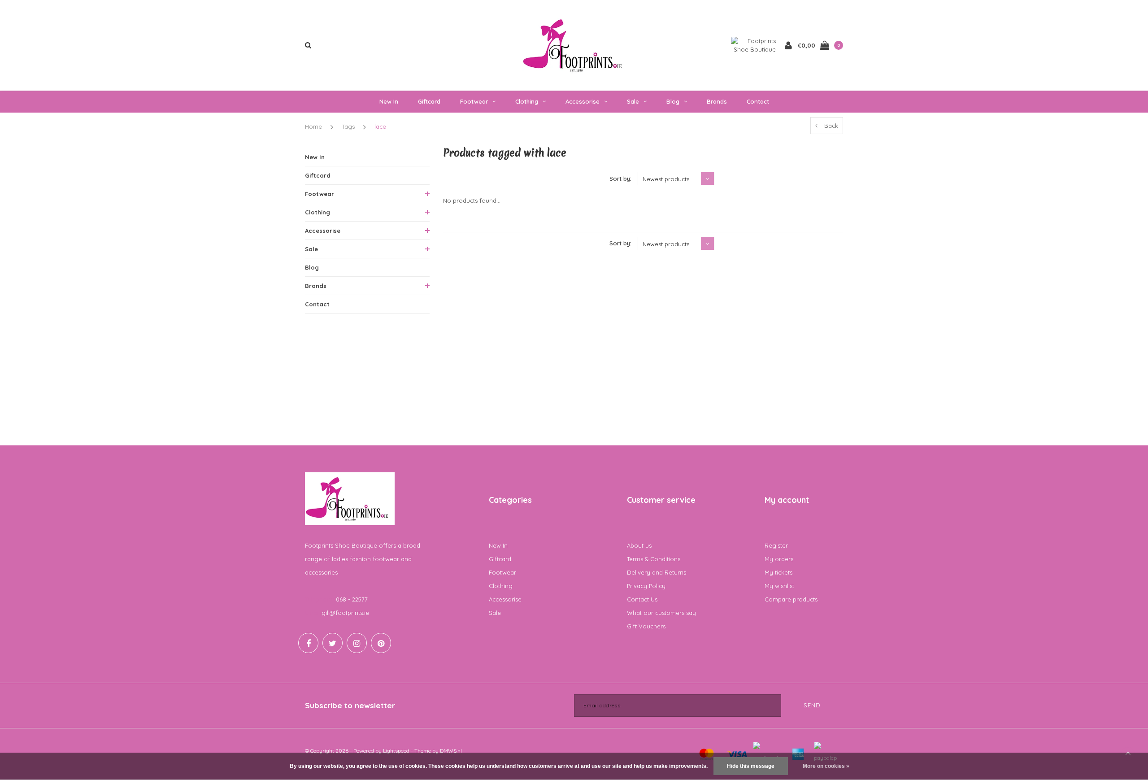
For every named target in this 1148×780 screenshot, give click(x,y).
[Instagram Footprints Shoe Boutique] (357, 643)
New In (388, 101)
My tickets (778, 572)
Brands (717, 101)
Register (776, 545)
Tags (348, 126)
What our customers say (661, 612)
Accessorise (582, 101)
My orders (779, 558)
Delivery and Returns (656, 572)
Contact (758, 101)
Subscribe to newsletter (350, 705)
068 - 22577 (352, 599)
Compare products (791, 599)
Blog (672, 101)
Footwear (474, 101)
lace (380, 126)
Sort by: (620, 178)
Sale (633, 101)
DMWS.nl (451, 750)
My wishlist (779, 585)
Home (313, 126)
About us (639, 545)
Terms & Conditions (653, 558)
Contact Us (642, 599)
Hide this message (750, 766)
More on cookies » (826, 766)
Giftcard (429, 101)
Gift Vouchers (646, 626)
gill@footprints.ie (345, 612)
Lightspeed (396, 750)
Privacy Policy (646, 585)
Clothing (526, 101)
